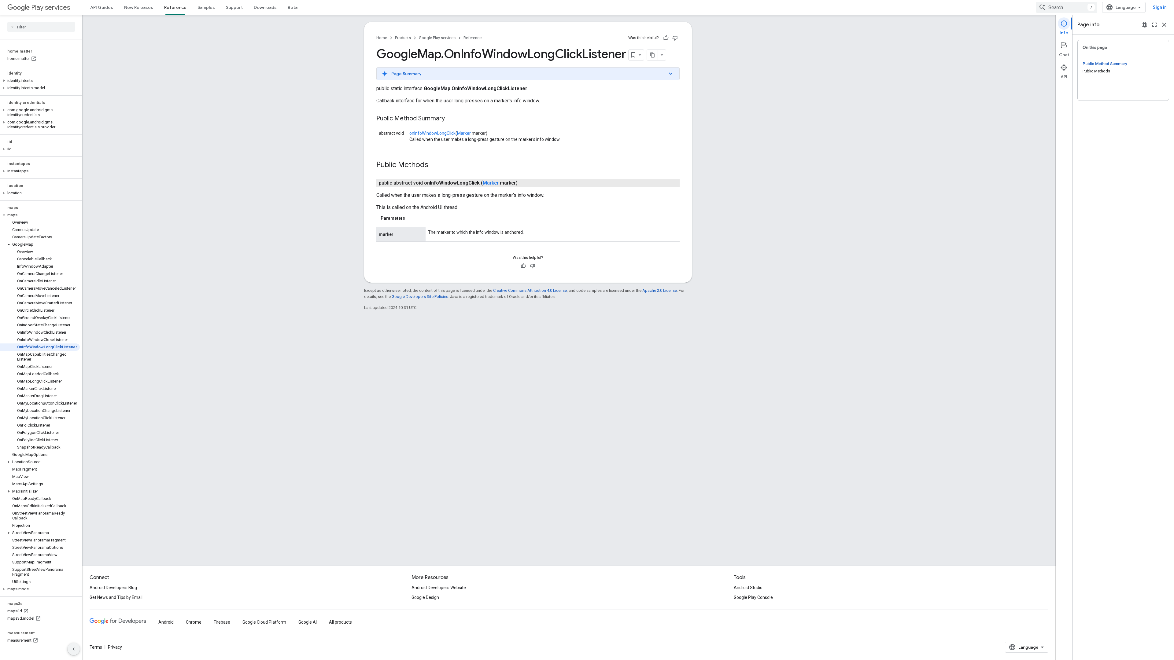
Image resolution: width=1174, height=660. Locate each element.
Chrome (193, 622)
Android (166, 622)
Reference (175, 7)
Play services (50, 7)
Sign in (1160, 7)
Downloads (265, 7)
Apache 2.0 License (659, 290)
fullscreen (1154, 24)
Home (381, 37)
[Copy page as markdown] (652, 55)
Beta (292, 7)
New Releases (138, 7)
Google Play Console (753, 597)
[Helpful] (665, 37)
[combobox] (1066, 7)
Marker (464, 133)
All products (340, 622)
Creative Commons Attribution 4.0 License (530, 290)
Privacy (115, 647)
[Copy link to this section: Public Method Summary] (451, 119)
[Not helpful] (675, 37)
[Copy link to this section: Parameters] (411, 218)
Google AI (307, 622)
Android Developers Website (439, 587)
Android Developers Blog (113, 587)
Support (234, 7)
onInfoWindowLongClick (432, 133)
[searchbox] (41, 27)
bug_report (1144, 24)
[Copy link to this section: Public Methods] (434, 165)
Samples (206, 7)
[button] (40, 80)
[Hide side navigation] (74, 649)
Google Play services (437, 37)
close (1164, 24)
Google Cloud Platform (264, 622)
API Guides (101, 7)
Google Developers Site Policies (420, 296)
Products (403, 37)
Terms (96, 647)
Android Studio (748, 587)
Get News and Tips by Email (116, 597)
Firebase (222, 622)
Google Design (425, 597)
